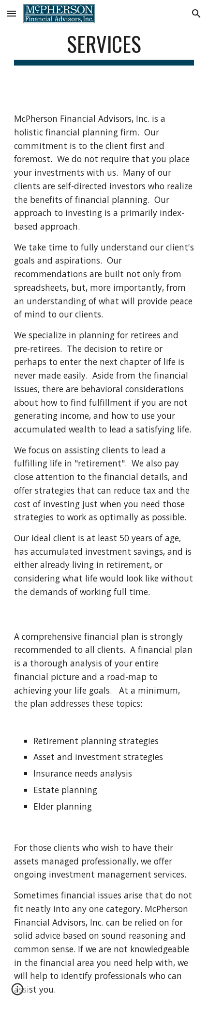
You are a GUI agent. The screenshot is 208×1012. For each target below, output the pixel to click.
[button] (11, 13)
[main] (104, 48)
